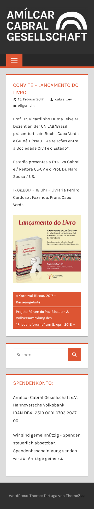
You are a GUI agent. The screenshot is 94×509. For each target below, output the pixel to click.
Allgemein (26, 105)
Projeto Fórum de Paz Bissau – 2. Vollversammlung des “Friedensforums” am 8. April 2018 (44, 318)
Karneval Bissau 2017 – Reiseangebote (36, 298)
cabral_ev (63, 99)
